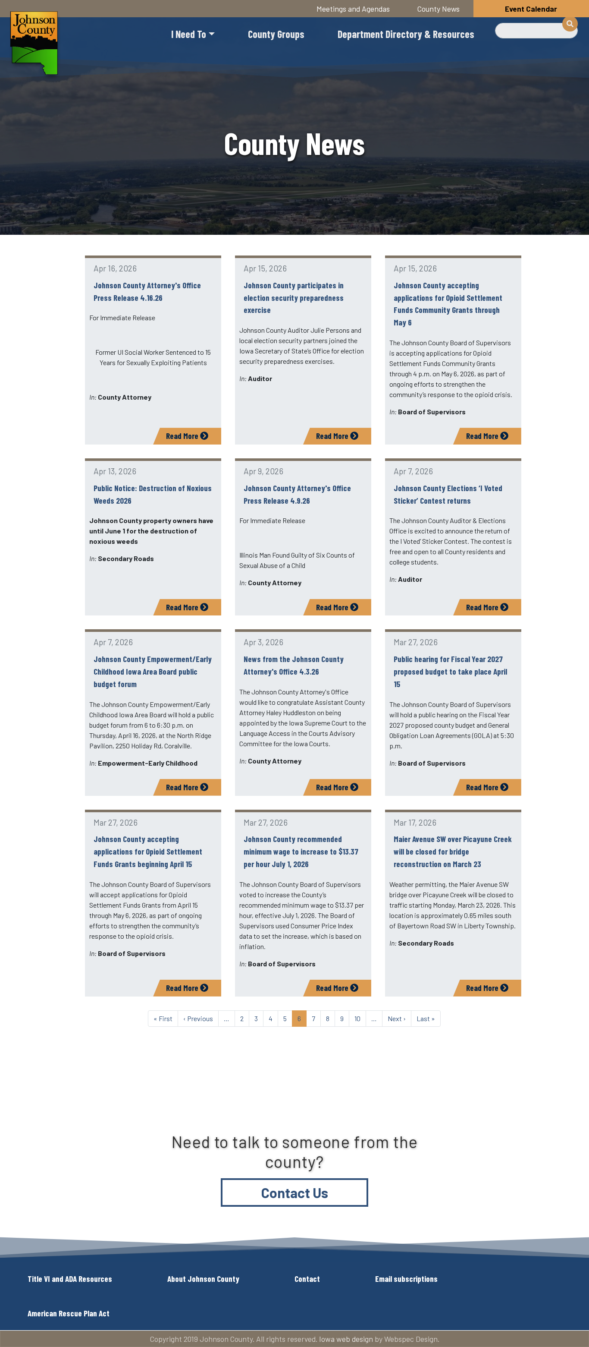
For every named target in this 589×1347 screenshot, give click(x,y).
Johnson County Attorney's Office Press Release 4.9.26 (297, 494)
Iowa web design (346, 1339)
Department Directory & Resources (406, 34)
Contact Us (294, 1192)
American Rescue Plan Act (69, 1313)
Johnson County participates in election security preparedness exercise (294, 297)
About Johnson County (203, 1279)
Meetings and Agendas (353, 8)
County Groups (276, 34)
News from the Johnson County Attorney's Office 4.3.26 (294, 665)
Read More (183, 436)
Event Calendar (531, 8)
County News (438, 8)
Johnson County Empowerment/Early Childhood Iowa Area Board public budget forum (153, 671)
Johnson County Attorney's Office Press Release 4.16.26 (147, 291)
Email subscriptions (406, 1279)
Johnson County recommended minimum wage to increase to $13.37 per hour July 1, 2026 (301, 851)
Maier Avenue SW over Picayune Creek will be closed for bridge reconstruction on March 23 (453, 851)
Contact (307, 1279)
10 (357, 1018)
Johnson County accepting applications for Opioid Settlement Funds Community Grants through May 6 (448, 303)
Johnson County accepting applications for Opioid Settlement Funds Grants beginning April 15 (148, 851)
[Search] (570, 24)
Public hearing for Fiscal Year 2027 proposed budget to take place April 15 (450, 671)
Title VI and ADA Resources (70, 1279)
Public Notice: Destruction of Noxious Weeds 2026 (153, 494)
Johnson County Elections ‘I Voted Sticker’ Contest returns (448, 494)
